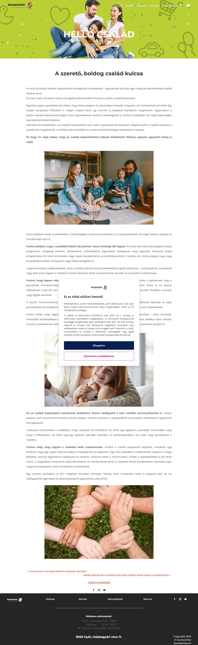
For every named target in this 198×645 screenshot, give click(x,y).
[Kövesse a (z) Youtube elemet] (104, 590)
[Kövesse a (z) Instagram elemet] (99, 590)
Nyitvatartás (170, 5)
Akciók (130, 5)
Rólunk (141, 5)
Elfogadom (99, 345)
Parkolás (154, 5)
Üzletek (118, 5)
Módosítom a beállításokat (99, 356)
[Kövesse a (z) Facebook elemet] (93, 590)
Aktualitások (115, 599)
